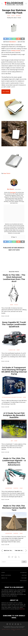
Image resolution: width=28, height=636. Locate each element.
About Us (4, 577)
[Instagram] (12, 237)
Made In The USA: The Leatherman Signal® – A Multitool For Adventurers (14, 461)
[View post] (14, 293)
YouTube (24, 577)
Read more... (22, 609)
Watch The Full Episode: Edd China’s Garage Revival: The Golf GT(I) (8, 550)
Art (12, 440)
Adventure (8, 488)
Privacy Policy (6, 629)
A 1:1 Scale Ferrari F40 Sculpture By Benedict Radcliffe (14, 415)
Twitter (24, 575)
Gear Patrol (6, 173)
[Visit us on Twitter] (12, 624)
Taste (13, 15)
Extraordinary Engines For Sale (12, 397)
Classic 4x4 (11, 349)
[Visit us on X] (12, 557)
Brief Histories (6, 575)
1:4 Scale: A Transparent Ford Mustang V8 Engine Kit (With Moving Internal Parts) (14, 370)
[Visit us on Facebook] (9, 557)
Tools (16, 304)
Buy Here (6, 91)
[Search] (24, 561)
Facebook (23, 572)
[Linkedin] (14, 237)
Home (3, 572)
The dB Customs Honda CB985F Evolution (21, 550)
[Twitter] (16, 237)
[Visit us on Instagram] (16, 557)
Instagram (23, 580)
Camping (15, 488)
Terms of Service (16, 629)
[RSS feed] (2, 3)
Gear (8, 15)
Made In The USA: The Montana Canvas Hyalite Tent (14, 508)
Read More (4, 316)
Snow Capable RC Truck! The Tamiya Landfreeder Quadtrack (14, 324)
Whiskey (18, 15)
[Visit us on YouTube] (10, 624)
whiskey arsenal (15, 50)
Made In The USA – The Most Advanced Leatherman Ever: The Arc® (14, 278)
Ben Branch (12, 41)
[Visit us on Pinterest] (15, 624)
